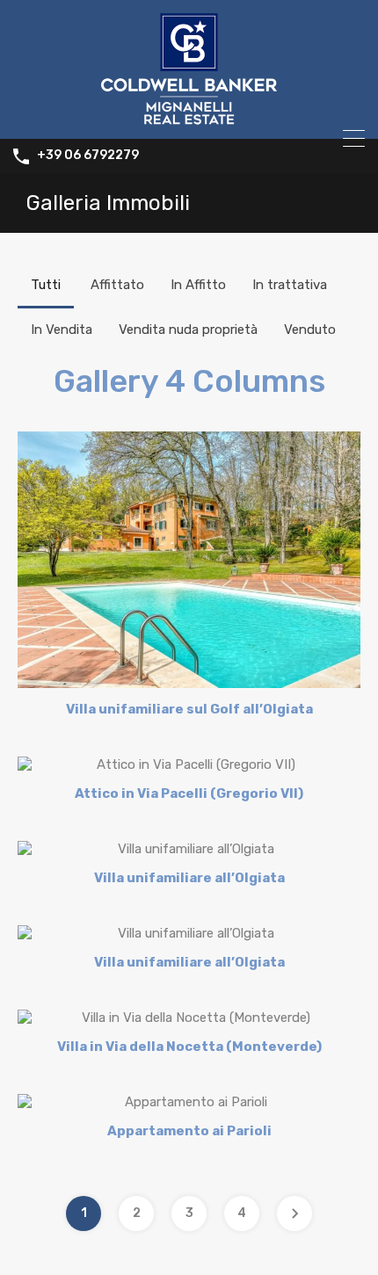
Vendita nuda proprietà (188, 329)
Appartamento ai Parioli (189, 1131)
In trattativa (289, 285)
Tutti (46, 285)
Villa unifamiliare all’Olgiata (189, 878)
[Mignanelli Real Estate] (189, 118)
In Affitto (198, 285)
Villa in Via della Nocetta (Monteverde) (189, 1046)
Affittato (117, 285)
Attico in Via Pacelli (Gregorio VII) (189, 793)
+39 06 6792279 (88, 156)
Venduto (310, 329)
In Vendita (61, 329)
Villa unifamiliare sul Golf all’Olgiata (189, 709)
